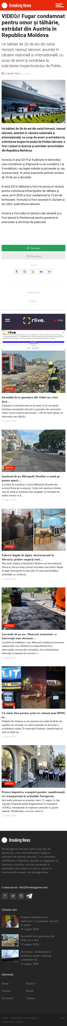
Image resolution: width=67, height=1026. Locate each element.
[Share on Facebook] (16, 272)
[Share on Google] (24, 272)
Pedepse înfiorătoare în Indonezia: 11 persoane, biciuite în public (39, 921)
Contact (30, 998)
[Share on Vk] (41, 272)
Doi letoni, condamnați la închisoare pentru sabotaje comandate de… (36, 955)
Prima (5, 983)
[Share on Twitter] (49, 272)
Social (33, 301)
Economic (7, 998)
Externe (6, 990)
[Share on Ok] (32, 272)
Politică (30, 983)
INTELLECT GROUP (12, 1022)
